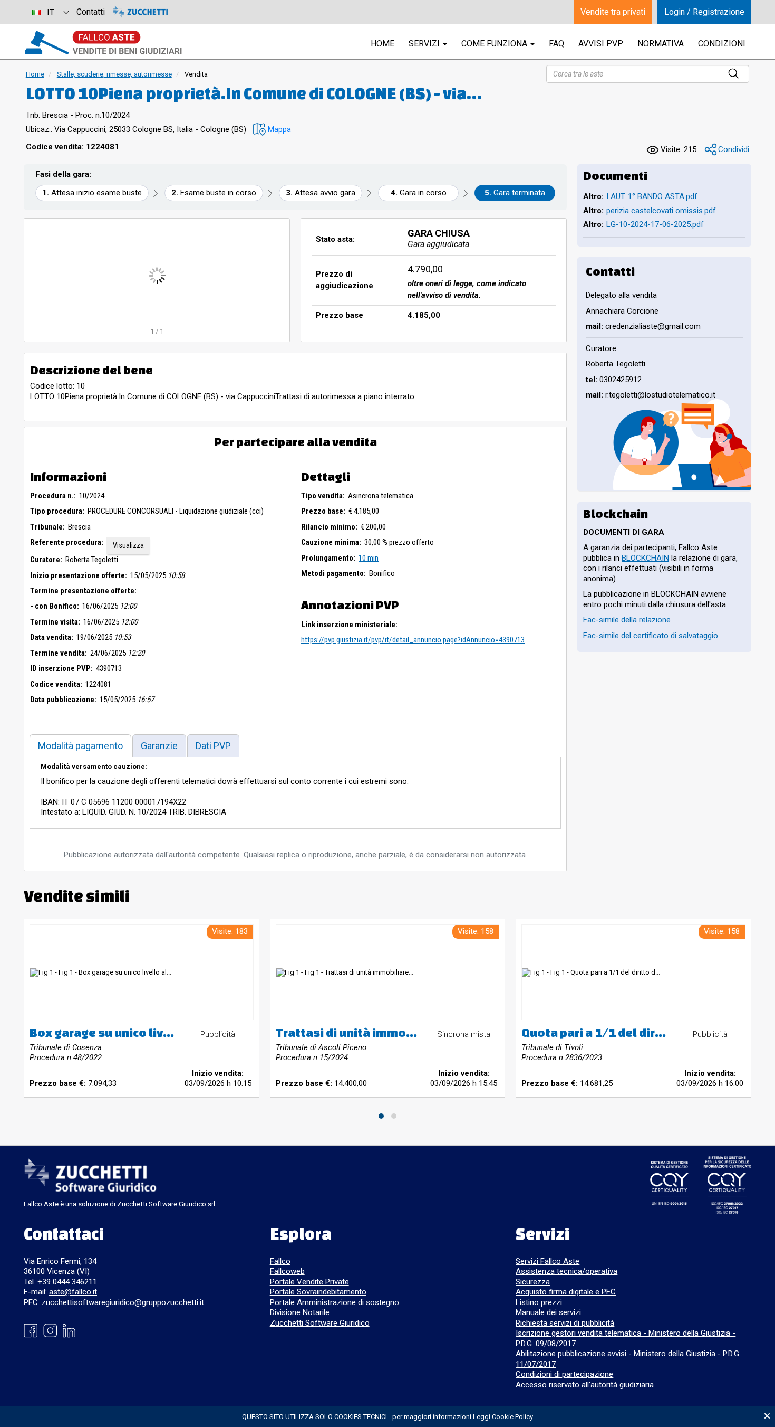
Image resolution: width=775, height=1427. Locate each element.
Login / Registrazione (704, 12)
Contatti (90, 12)
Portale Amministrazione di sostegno (334, 1302)
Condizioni (721, 44)
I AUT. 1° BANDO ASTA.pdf (652, 196)
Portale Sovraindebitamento (318, 1292)
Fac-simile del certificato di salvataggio (650, 635)
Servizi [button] (425, 44)
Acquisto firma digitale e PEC (566, 1292)
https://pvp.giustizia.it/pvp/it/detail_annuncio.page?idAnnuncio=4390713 (413, 640)
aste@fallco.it (73, 1292)
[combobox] (50, 12)
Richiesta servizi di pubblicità (565, 1323)
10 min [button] (369, 558)
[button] (272, 129)
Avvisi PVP (600, 44)
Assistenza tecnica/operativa (566, 1271)
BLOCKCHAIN (645, 558)
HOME (382, 44)
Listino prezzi (539, 1302)
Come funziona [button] (495, 44)
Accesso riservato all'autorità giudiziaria (585, 1385)
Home (35, 74)
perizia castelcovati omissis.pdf (661, 210)
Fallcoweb (287, 1271)
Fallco (280, 1261)
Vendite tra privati (612, 12)
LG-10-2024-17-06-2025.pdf (655, 224)
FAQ (556, 44)
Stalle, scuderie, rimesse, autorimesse (114, 74)
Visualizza (128, 545)
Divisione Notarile (300, 1312)
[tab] (80, 745)
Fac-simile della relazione (627, 620)
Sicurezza (533, 1282)
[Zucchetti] (140, 11)
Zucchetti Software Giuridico (320, 1323)
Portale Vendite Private (309, 1282)
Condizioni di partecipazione (564, 1374)
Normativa (660, 44)
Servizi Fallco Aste (547, 1261)
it (50, 12)
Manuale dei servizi (548, 1312)
